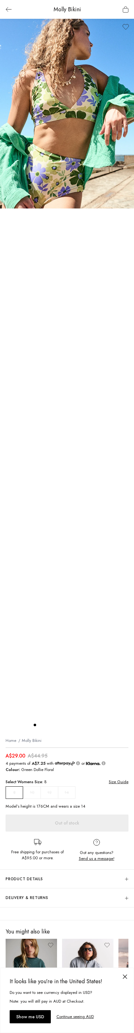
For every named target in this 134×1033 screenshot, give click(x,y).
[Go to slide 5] (60, 725)
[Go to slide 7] (72, 725)
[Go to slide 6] (66, 725)
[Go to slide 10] (91, 725)
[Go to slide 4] (53, 725)
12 (49, 792)
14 (67, 792)
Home (11, 740)
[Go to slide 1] (35, 725)
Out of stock (67, 823)
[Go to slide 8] (78, 725)
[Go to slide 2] (41, 725)
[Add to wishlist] (125, 27)
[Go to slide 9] (85, 725)
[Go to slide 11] (97, 725)
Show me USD (30, 1017)
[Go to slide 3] (47, 725)
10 (32, 792)
